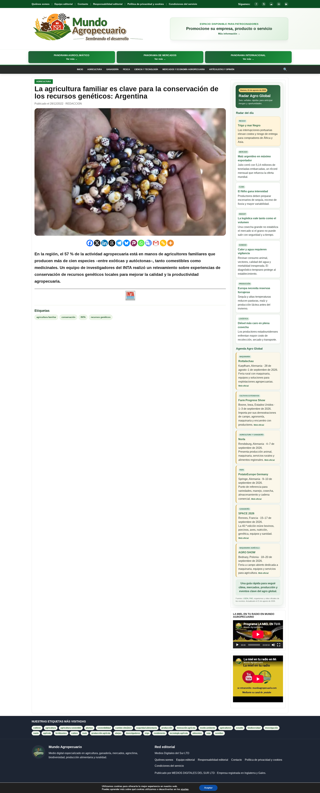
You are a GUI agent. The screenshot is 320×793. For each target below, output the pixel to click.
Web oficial (243, 386)
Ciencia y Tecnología (146, 69)
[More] (170, 243)
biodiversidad (254, 728)
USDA (245, 598)
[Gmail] (155, 243)
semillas (219, 733)
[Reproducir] (237, 645)
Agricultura (94, 69)
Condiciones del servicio (183, 4)
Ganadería (112, 69)
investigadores (133, 733)
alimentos (197, 733)
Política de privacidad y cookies (146, 4)
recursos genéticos (100, 317)
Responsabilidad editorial (107, 4)
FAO (251, 598)
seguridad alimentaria (146, 728)
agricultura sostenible (70, 728)
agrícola (47, 733)
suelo (35, 733)
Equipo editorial (63, 4)
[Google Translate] (148, 243)
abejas (118, 733)
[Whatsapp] (141, 243)
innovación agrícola (186, 728)
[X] (97, 243)
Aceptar (208, 787)
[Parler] (133, 243)
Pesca (126, 69)
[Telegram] (119, 243)
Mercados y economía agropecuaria (183, 69)
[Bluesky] (126, 243)
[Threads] (111, 243)
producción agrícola (101, 733)
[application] (258, 634)
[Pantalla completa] (278, 645)
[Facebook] (89, 243)
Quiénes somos (41, 4)
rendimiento (159, 733)
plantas (89, 728)
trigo (147, 733)
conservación (68, 317)
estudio (239, 728)
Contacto (83, 4)
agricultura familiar (46, 317)
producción (167, 728)
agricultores (225, 728)
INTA (83, 317)
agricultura (51, 728)
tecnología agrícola (179, 733)
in (279, 4)
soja (208, 733)
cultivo (74, 733)
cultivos (37, 728)
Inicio (80, 69)
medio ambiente (207, 728)
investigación (271, 728)
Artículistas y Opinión (221, 69)
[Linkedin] (104, 243)
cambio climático (123, 728)
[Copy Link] (163, 243)
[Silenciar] (273, 645)
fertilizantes (61, 733)
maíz (84, 733)
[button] (71, 57)
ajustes (184, 789)
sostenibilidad (104, 728)
